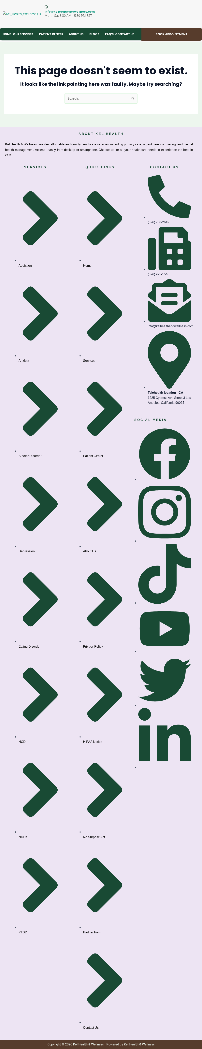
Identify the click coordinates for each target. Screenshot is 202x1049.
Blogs (94, 34)
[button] (25, 34)
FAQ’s (109, 34)
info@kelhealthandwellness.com (70, 12)
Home (7, 34)
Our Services (23, 34)
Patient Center (51, 34)
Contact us (124, 34)
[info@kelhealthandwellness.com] (46, 6)
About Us (76, 34)
